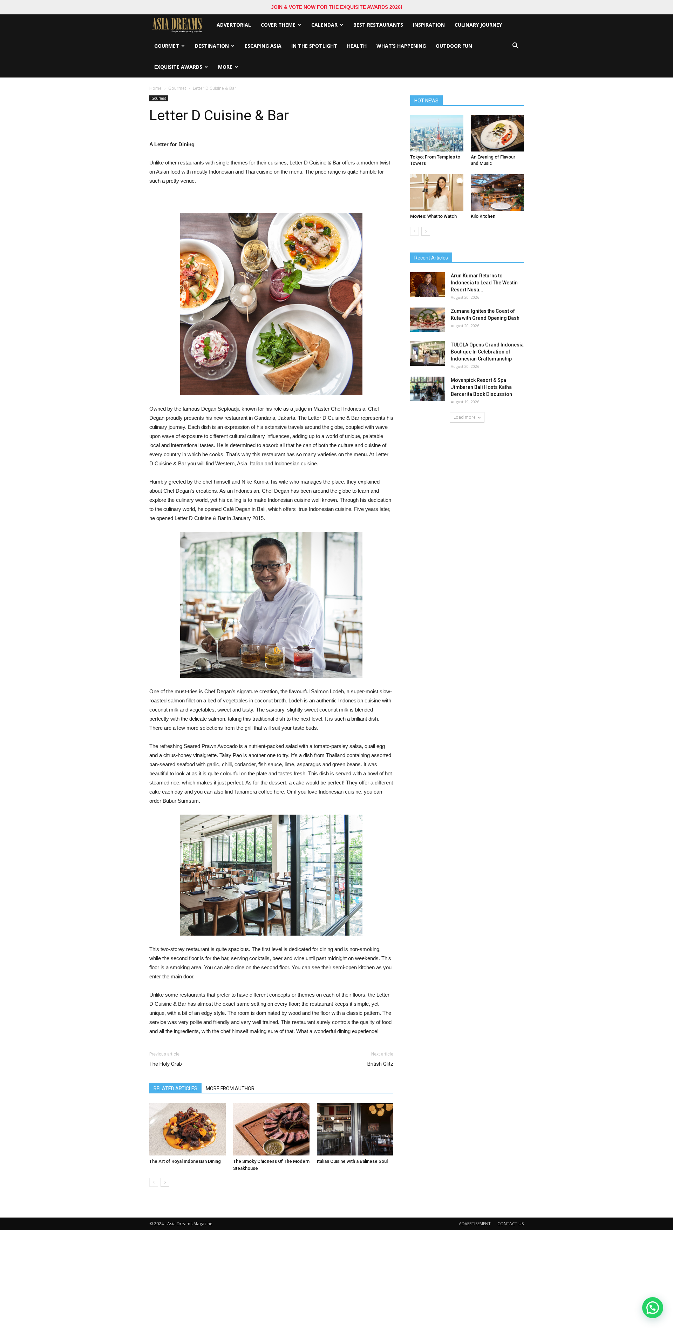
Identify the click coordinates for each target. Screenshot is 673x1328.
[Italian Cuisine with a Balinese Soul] (355, 1129)
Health (357, 45)
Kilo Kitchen (483, 216)
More (225, 66)
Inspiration (429, 24)
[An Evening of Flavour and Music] (497, 133)
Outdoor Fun (454, 45)
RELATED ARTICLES (175, 1088)
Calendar (324, 24)
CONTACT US (510, 1224)
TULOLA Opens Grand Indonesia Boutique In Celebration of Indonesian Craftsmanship (487, 352)
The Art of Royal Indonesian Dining (185, 1161)
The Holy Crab (165, 1064)
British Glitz (380, 1064)
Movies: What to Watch (433, 216)
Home (155, 88)
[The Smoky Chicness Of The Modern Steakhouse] (271, 1129)
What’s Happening (401, 45)
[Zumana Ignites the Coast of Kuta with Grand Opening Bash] (427, 320)
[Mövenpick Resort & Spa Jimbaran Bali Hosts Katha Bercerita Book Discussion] (427, 389)
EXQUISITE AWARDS (178, 66)
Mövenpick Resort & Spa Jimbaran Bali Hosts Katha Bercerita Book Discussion (481, 387)
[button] (515, 46)
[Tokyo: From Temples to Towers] (436, 133)
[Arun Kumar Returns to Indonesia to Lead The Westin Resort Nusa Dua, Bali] (427, 284)
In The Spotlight (314, 45)
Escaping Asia (263, 45)
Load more (465, 417)
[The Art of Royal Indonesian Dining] (187, 1129)
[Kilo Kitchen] (497, 192)
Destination (212, 45)
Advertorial (234, 24)
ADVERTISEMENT (475, 1224)
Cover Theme (278, 24)
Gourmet (166, 45)
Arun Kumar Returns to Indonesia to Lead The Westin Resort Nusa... (484, 282)
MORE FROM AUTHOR (230, 1088)
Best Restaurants (378, 24)
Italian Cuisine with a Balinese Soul (352, 1161)
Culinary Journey (478, 24)
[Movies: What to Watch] (436, 192)
